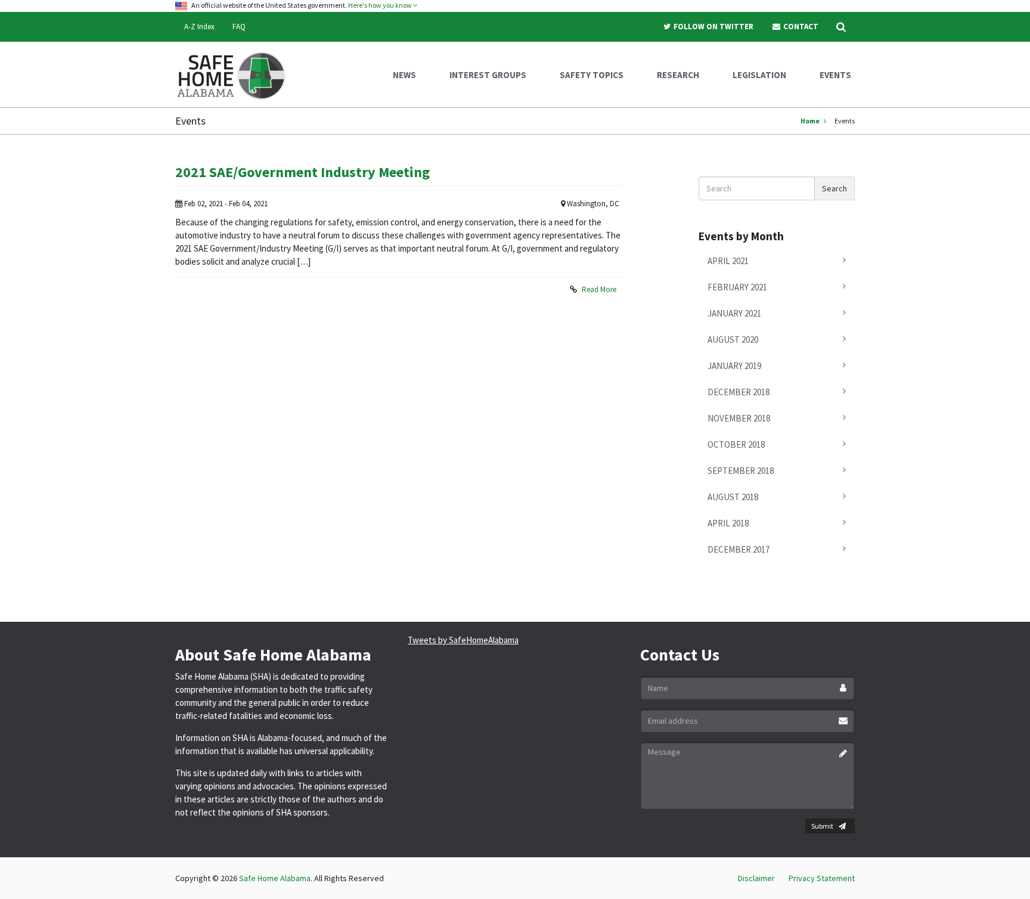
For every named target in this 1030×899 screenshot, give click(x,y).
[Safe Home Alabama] (235, 74)
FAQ (239, 26)
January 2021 (734, 313)
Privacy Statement (822, 878)
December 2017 (739, 549)
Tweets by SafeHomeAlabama (463, 640)
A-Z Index (199, 26)
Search (834, 188)
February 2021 (737, 287)
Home (810, 120)
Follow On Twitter (712, 26)
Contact (799, 26)
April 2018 (728, 523)
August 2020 (733, 339)
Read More (599, 289)
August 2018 (733, 497)
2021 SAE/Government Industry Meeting (302, 172)
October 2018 (736, 444)
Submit (822, 826)
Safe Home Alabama (275, 878)
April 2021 (728, 260)
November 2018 (739, 418)
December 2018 (739, 392)
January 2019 (734, 365)
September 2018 (741, 470)
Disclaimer (756, 878)
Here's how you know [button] (380, 5)
